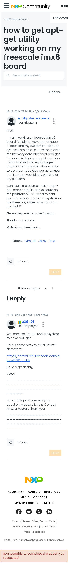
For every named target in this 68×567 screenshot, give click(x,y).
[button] (54, 121)
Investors (52, 492)
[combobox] (34, 75)
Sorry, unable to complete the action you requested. (33, 556)
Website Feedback (34, 532)
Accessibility (48, 527)
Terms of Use (30, 521)
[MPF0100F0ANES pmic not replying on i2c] (45, 288)
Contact (40, 497)
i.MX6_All (30, 241)
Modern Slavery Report (26, 527)
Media (24, 497)
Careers (34, 492)
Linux (52, 241)
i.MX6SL (42, 241)
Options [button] (55, 92)
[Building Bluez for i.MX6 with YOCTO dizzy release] (52, 288)
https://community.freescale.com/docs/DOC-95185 (33, 358)
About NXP (16, 492)
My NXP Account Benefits (34, 503)
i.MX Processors (17, 19)
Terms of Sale (47, 521)
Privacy (16, 521)
